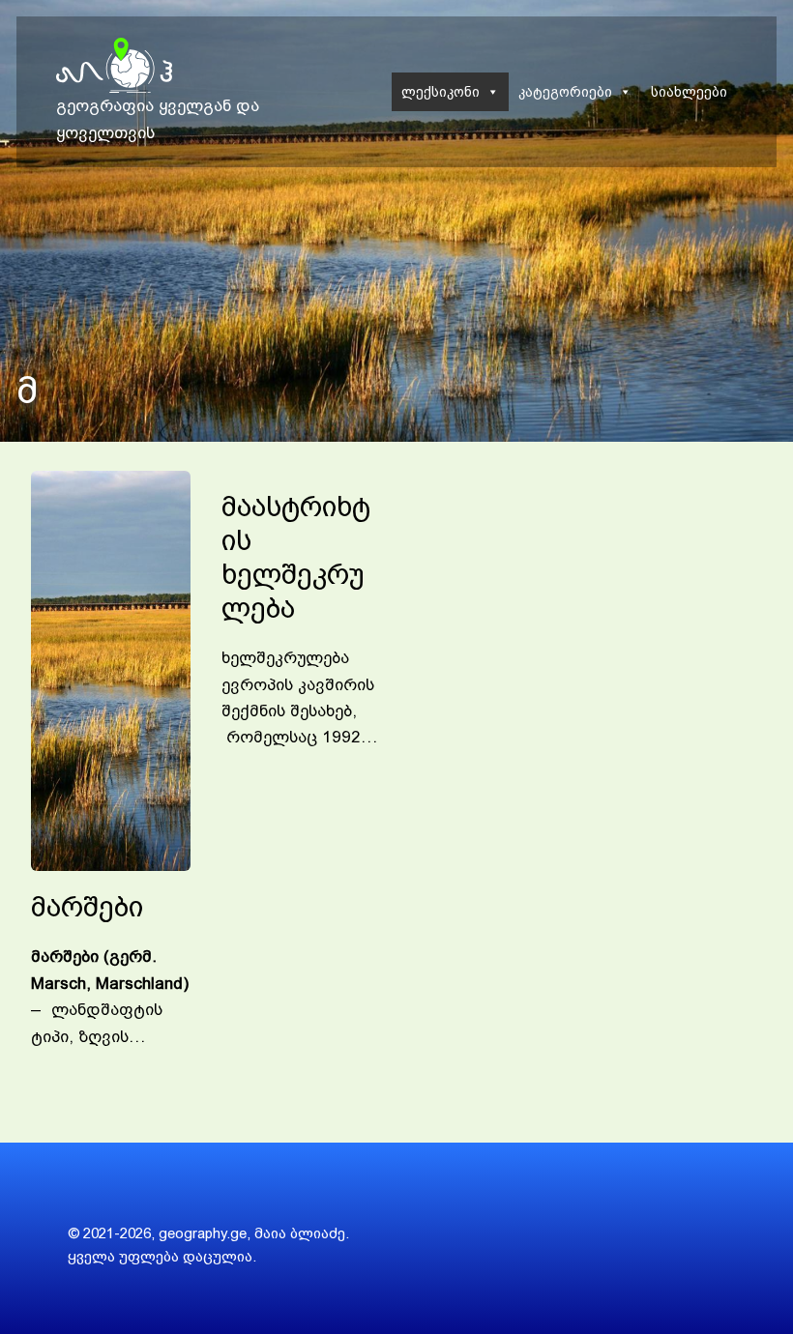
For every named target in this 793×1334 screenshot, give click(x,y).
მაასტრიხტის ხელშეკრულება (295, 557)
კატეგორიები (565, 92)
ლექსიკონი (440, 92)
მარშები (87, 906)
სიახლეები (689, 92)
